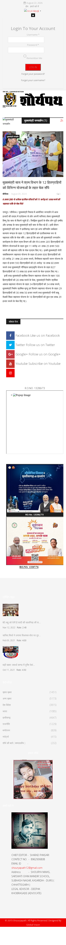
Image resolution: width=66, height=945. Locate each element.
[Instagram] (10, 373)
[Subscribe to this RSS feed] (62, 120)
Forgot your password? (33, 73)
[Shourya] (33, 779)
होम (27, 6)
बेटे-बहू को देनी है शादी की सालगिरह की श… (22, 622)
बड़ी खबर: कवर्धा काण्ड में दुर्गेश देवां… (19, 664)
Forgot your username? (33, 80)
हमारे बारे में (34, 6)
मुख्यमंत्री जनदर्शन (13, 136)
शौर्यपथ (5, 193)
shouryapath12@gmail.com (26, 867)
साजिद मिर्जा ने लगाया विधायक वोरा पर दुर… (22, 635)
